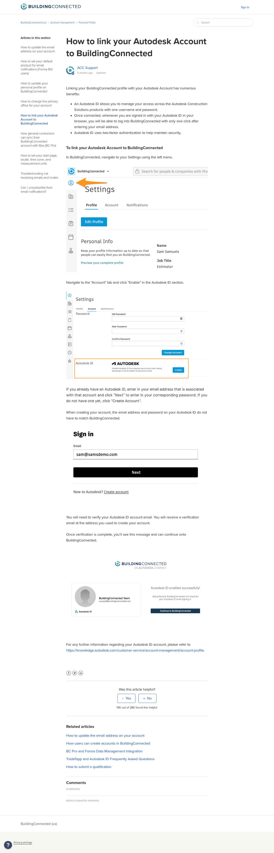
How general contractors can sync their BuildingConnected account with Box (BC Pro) (38, 140)
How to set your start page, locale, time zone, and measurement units (39, 160)
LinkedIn (80, 675)
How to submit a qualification (88, 767)
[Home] (51, 8)
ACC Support (87, 68)
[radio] (126, 698)
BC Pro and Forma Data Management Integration (104, 751)
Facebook (68, 675)
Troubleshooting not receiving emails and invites (39, 176)
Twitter (74, 675)
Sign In (245, 7)
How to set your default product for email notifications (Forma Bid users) (37, 67)
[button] (8, 845)
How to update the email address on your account (38, 49)
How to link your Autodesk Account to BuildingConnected (39, 119)
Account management (62, 22)
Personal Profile (87, 22)
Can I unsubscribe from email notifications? (37, 190)
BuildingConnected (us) (33, 22)
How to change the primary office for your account (39, 103)
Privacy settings (23, 842)
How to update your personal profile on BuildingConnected (34, 87)
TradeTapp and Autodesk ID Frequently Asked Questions (110, 759)
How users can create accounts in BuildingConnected (108, 743)
